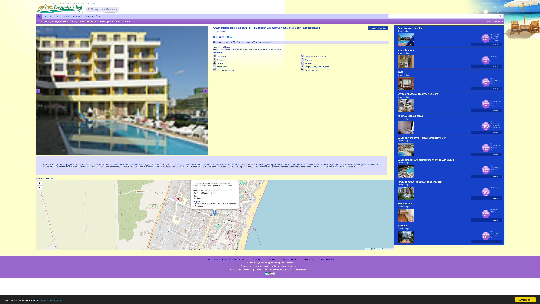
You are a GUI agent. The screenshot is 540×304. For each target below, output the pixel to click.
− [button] (39, 187)
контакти (257, 259)
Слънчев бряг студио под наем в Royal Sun (422, 138)
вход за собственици (68, 16)
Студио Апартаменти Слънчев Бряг (418, 94)
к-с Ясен (402, 225)
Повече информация (50, 299)
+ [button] (39, 183)
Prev (38, 91)
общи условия (289, 259)
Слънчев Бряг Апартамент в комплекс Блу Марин (426, 160)
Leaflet (368, 249)
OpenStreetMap (379, 249)
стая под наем (405, 204)
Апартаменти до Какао (410, 116)
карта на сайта (327, 259)
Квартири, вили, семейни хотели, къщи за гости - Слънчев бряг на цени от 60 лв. (85, 21)
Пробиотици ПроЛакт (261, 270)
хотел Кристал (406, 50)
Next (205, 91)
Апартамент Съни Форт (411, 28)
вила (400, 72)
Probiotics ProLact (303, 270)
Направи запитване (378, 28)
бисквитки (308, 259)
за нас (48, 16)
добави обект (93, 16)
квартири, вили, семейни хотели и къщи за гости (277, 266)
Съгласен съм (525, 299)
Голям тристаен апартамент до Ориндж (420, 182)
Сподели (220, 37)
